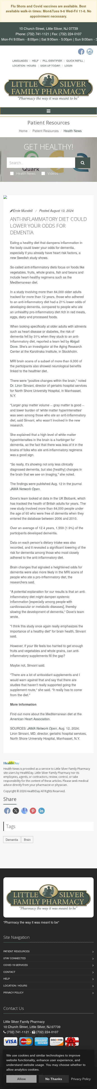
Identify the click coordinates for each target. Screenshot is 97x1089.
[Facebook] (81, 51)
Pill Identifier (52, 60)
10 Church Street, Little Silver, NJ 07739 (48, 28)
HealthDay (33, 791)
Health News (26, 173)
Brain (27, 839)
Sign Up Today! (50, 65)
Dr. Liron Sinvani (22, 385)
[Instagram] (90, 51)
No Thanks (53, 1079)
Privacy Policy (13, 992)
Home (23, 130)
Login (68, 65)
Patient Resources (45, 130)
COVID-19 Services (15, 965)
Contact (9, 972)
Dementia (12, 839)
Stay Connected (14, 958)
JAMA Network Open (25, 489)
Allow (21, 1079)
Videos (53, 173)
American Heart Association (30, 719)
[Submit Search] (82, 162)
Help (35, 60)
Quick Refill (74, 60)
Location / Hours (24, 65)
